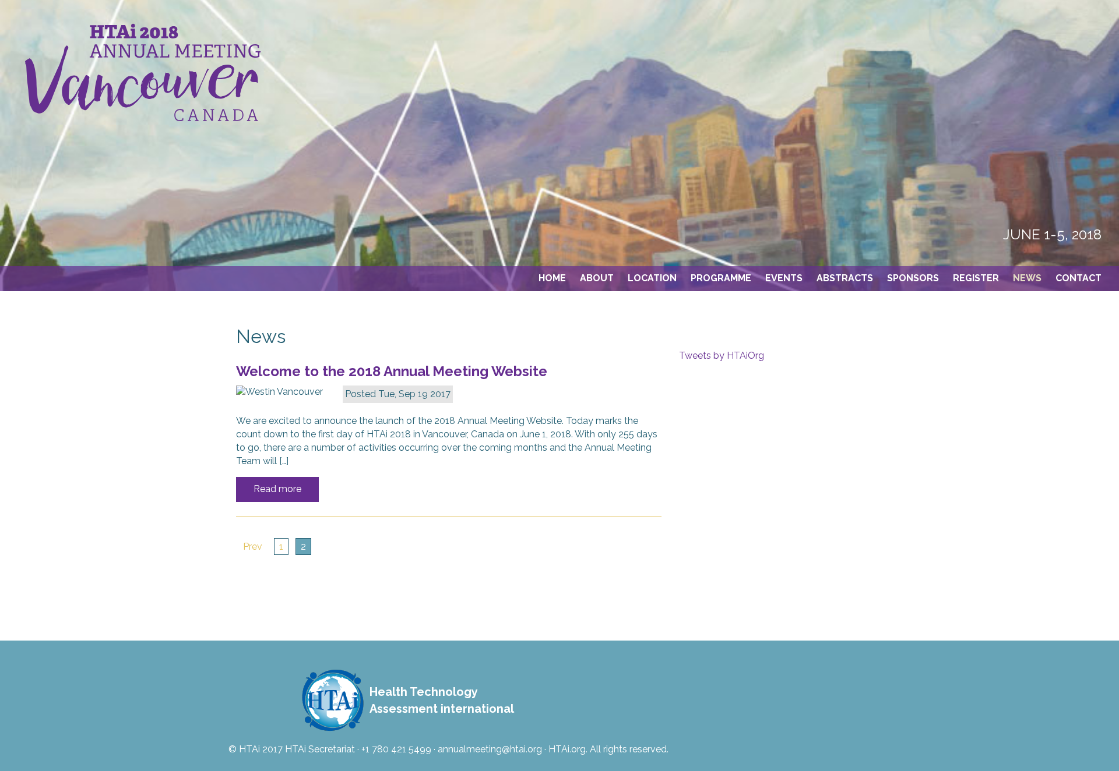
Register (976, 278)
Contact (1078, 278)
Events (784, 278)
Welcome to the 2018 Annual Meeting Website (391, 371)
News (1027, 278)
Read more (277, 488)
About (597, 278)
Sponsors (913, 278)
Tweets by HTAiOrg (721, 355)
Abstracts (845, 278)
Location (652, 278)
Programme (721, 278)
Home (552, 278)
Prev (252, 546)
